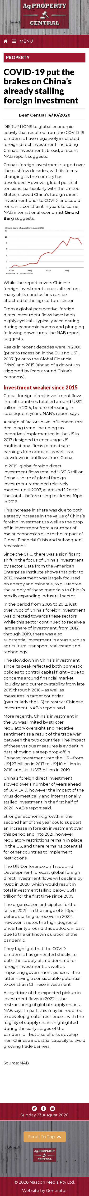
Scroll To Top (42, 1136)
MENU (25, 41)
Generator (56, 1190)
